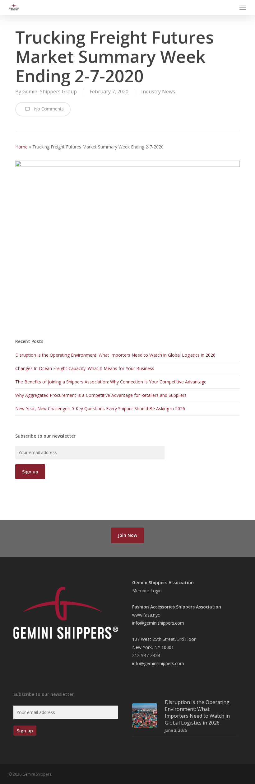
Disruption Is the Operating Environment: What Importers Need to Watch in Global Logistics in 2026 (115, 355)
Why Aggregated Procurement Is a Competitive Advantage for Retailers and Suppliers (101, 395)
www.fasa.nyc (146, 615)
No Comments (48, 109)
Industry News (158, 91)
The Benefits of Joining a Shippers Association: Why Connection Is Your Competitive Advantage (110, 382)
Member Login (147, 591)
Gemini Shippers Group (49, 91)
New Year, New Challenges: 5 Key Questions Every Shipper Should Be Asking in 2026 (100, 408)
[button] (242, 7)
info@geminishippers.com (158, 623)
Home (21, 147)
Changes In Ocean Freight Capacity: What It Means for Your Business (84, 368)
